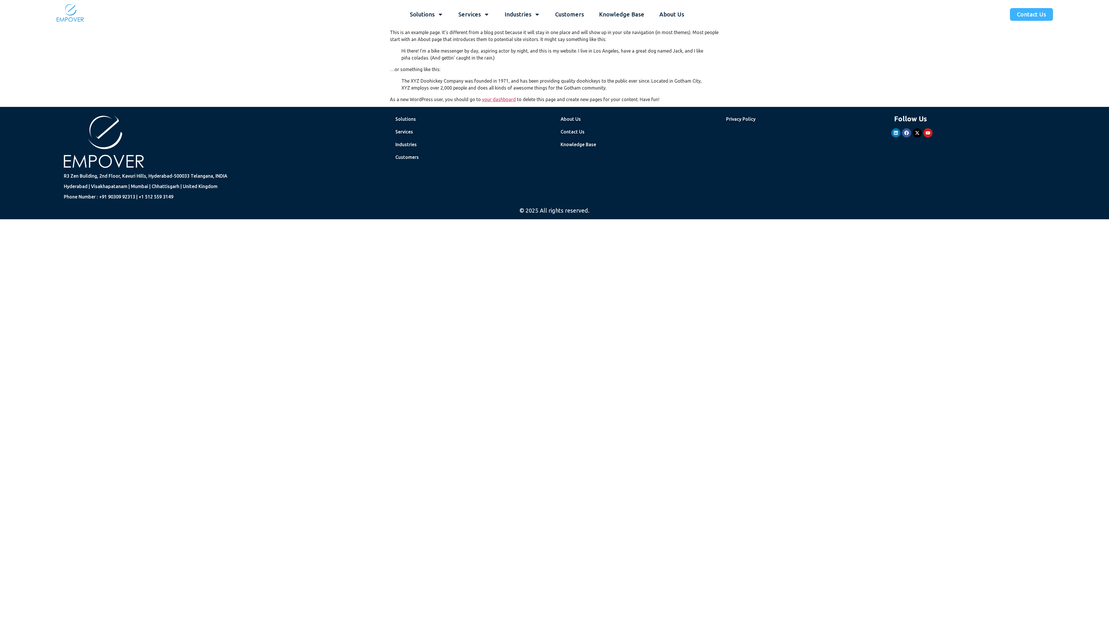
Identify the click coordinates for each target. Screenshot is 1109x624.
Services (469, 14)
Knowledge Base (621, 14)
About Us (671, 14)
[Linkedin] (895, 133)
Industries (518, 14)
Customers (569, 14)
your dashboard (499, 99)
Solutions (422, 14)
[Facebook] (906, 133)
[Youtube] (928, 133)
